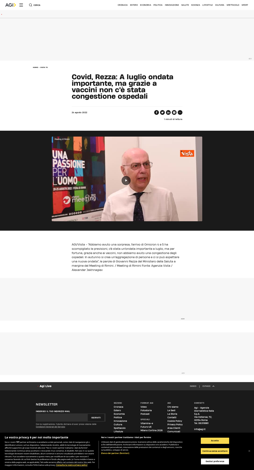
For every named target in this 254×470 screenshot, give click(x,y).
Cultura (219, 5)
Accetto (215, 440)
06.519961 (203, 423)
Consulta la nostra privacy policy (71, 465)
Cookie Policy (174, 421)
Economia (145, 5)
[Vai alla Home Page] (10, 5)
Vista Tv (44, 67)
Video (144, 406)
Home (35, 67)
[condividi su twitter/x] (162, 112)
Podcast (145, 414)
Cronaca (123, 5)
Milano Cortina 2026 (152, 430)
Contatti (171, 417)
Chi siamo (172, 406)
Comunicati (173, 431)
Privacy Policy (175, 424)
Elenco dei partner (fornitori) (115, 453)
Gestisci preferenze (215, 461)
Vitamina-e (147, 423)
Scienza (195, 5)
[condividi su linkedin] (168, 112)
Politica (158, 5)
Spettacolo (233, 5)
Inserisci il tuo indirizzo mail (53, 411)
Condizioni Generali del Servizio (50, 427)
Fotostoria (146, 410)
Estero (134, 5)
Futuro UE (146, 426)
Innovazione (172, 5)
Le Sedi (171, 410)
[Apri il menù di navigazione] (21, 5)
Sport (245, 5)
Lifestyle (207, 5)
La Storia (172, 414)
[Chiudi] (249, 451)
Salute (185, 5)
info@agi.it (199, 429)
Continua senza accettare (215, 451)
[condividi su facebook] (156, 112)
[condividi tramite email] (174, 112)
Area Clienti (173, 428)
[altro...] (180, 112)
